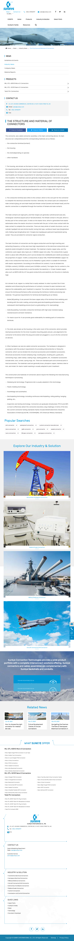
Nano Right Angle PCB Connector (46, 785)
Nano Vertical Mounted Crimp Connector (16, 792)
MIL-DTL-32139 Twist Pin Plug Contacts (15, 804)
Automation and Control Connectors (19, 893)
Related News (37, 707)
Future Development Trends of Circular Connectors (35, 726)
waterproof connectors (27, 425)
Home (19, 19)
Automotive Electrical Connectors (18, 876)
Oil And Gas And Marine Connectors (37, 497)
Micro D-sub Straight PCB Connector (15, 758)
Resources (26, 25)
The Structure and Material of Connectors (42, 48)
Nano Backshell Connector (12, 782)
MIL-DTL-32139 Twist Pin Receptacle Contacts (17, 806)
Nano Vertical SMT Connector (45, 790)
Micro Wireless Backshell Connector (15, 771)
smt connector (10, 425)
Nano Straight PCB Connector (13, 777)
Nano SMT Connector (43, 787)
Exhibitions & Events (11, 60)
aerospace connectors (45, 433)
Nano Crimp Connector (43, 782)
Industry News (23, 48)
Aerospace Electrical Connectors (17, 878)
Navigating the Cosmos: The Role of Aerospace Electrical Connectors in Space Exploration (59, 726)
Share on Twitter (38, 130)
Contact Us (16, 12)
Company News (10, 68)
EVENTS (10, 19)
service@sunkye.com (13, 855)
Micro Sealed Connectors (12, 765)
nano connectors (11, 433)
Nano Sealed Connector (11, 787)
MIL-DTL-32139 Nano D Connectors (16, 87)
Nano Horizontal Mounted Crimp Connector (49, 779)
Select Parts (58, 19)
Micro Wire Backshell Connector (13, 768)
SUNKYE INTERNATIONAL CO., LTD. (24, 938)
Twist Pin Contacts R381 (11, 809)
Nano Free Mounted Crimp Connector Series (49, 777)
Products (29, 19)
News (8, 12)
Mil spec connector (27, 433)
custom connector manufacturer (49, 425)
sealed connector (56, 429)
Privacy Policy (64, 938)
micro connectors (11, 429)
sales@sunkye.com (45, 12)
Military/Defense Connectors (37, 597)
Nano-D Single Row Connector (13, 779)
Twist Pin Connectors (12, 91)
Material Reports (10, 72)
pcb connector (40, 429)
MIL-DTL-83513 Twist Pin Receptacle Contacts (17, 801)
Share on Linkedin (59, 130)
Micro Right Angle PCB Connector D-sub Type (17, 753)
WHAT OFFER (37, 743)
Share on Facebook (16, 130)
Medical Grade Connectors (37, 547)
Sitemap (53, 938)
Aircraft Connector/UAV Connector (18, 883)
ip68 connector (26, 429)
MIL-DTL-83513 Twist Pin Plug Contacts (15, 799)
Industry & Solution (42, 19)
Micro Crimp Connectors (12, 760)
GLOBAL (9, 14)
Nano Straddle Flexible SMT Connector (15, 790)
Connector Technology (32, 692)
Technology (11, 910)
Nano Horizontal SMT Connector (14, 785)
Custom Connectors (37, 647)
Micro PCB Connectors (11, 763)
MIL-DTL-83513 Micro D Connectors (17, 83)
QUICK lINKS (13, 900)
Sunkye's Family (13, 25)
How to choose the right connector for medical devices (13, 726)
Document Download (14, 913)
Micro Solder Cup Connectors (13, 755)
